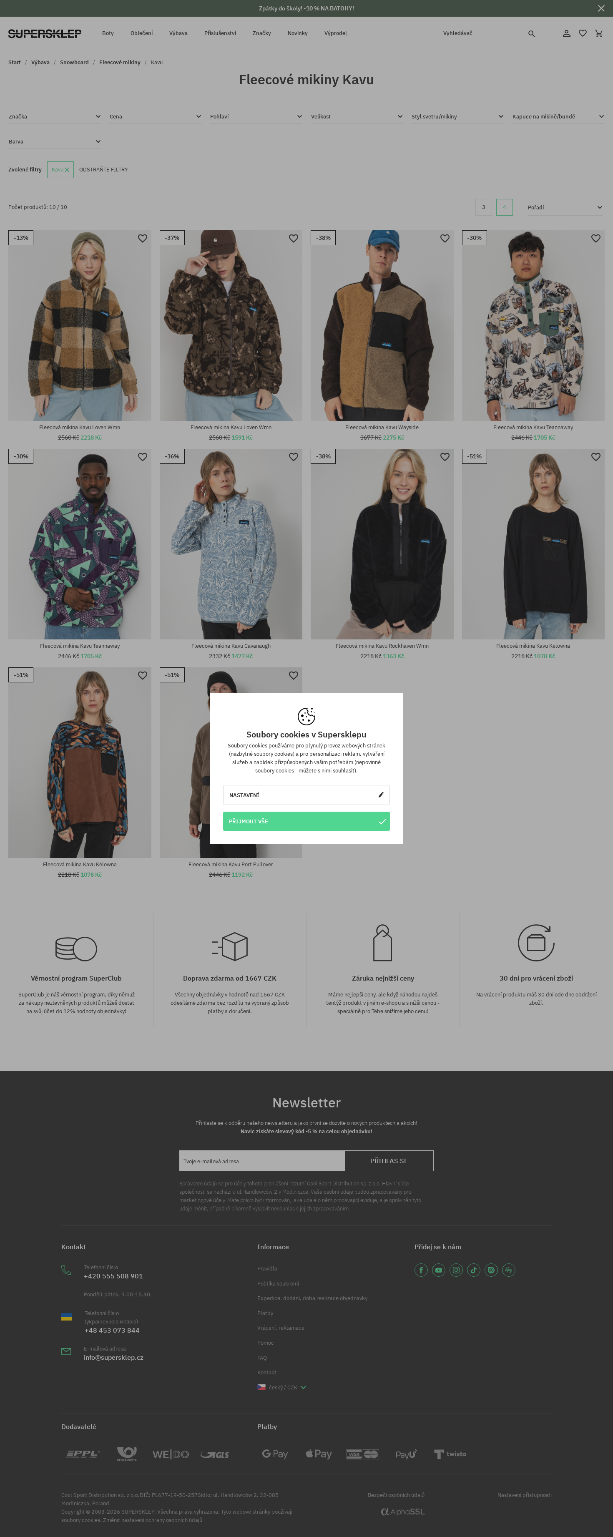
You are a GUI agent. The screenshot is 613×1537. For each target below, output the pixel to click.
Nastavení (244, 795)
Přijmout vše (248, 821)
